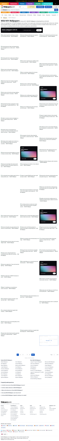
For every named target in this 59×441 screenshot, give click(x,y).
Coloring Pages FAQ (43, 414)
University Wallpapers (14, 411)
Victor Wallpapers (18, 361)
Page (51, 354)
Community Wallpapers (49, 367)
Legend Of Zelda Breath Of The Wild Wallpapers (37, 373)
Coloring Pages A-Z (33, 414)
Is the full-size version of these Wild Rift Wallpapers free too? (13, 385)
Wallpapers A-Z (32, 407)
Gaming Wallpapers (4, 372)
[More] (55, 3)
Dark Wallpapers (13, 419)
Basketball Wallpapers (14, 408)
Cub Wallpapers (18, 373)
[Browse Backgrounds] (19, 12)
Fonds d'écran (4, 431)
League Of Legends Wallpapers (36, 361)
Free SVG (30, 3)
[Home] (1, 17)
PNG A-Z (31, 412)
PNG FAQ (41, 412)
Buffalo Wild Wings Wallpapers (35, 378)
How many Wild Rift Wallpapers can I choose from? (11, 392)
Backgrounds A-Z (33, 408)
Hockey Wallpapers (14, 418)
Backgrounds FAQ (43, 408)
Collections (3, 408)
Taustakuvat (22, 431)
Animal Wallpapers (18, 370)
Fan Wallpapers (47, 370)
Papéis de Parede (29, 430)
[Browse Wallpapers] (9, 12)
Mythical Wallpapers (4, 377)
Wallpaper (15, 430)
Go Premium (32, 6)
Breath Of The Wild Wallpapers (36, 370)
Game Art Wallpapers (34, 365)
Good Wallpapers (18, 367)
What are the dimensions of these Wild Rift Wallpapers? (12, 390)
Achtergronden (49, 430)
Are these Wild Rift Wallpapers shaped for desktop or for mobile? (14, 395)
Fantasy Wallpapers (4, 370)
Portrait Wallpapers (18, 368)
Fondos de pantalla (42, 430)
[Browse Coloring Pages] (57, 12)
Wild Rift (15, 425)
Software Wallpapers (49, 368)
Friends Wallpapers (18, 363)
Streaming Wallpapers (49, 372)
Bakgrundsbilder (21, 430)
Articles (2, 415)
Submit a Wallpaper (52, 408)
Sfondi (35, 430)
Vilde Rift (3, 425)
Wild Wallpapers (33, 367)
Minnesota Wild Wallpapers (50, 361)
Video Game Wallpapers (34, 363)
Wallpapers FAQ (42, 407)
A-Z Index (2, 407)
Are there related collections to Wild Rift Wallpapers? (12, 387)
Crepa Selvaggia (30, 425)
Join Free (49, 6)
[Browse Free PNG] (48, 12)
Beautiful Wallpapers (14, 412)
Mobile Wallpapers (4, 361)
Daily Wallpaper (3, 414)
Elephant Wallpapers (19, 377)
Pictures (22, 3)
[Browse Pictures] (28, 12)
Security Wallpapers (48, 377)
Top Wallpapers (3, 412)
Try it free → (41, 1)
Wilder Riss (10, 425)
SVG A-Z (31, 411)
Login (56, 6)
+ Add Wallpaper (40, 6)
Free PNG (38, 3)
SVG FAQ (41, 411)
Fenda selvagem (22, 425)
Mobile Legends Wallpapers (20, 365)
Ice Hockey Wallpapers (14, 415)
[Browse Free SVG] (38, 12)
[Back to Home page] (8, 7)
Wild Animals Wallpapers (34, 375)
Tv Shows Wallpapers (14, 407)
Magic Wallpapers (4, 365)
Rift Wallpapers (33, 368)
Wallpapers (4, 3)
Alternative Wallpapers (49, 375)
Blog (50, 407)
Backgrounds (13, 3)
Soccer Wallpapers (14, 414)
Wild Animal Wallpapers (49, 363)
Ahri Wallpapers (4, 363)
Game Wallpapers (48, 373)
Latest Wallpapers (4, 411)
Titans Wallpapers (4, 375)
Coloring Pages (47, 3)
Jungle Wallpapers (4, 367)
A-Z (20, 6)
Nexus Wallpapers (4, 373)
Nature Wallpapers (18, 375)
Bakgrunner (16, 431)
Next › (33, 354)
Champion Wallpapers (5, 368)
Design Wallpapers (48, 365)
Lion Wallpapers (18, 372)
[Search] (56, 10)
